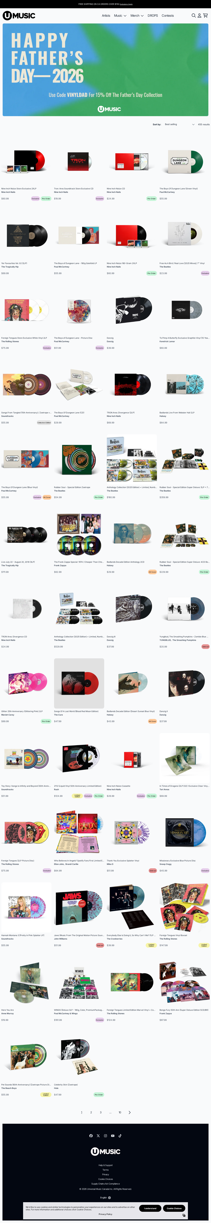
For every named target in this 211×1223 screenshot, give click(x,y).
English (103, 1197)
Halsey (163, 416)
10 (120, 1112)
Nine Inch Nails (8, 192)
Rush (56, 789)
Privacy (105, 1174)
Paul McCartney (167, 192)
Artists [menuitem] (106, 16)
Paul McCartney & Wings (66, 1013)
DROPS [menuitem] (153, 16)
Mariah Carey (7, 715)
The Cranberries (114, 939)
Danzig (110, 341)
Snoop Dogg (165, 864)
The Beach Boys (9, 1088)
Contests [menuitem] (168, 16)
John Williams (60, 939)
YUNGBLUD (165, 640)
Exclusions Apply (126, 4)
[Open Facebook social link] (91, 1135)
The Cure (58, 715)
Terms (105, 1169)
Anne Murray (7, 1013)
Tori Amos (164, 789)
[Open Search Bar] (193, 15)
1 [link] (81, 1112)
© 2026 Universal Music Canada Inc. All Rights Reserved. (105, 1189)
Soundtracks (7, 416)
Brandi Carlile (71, 864)
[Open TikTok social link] (120, 1135)
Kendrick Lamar (167, 341)
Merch (135, 16)
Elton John (59, 864)
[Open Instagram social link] (105, 1135)
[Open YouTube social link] (112, 1135)
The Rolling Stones (10, 341)
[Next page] (129, 1112)
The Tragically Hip (10, 266)
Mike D (110, 864)
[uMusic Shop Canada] (19, 15)
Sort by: (157, 124)
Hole (56, 1088)
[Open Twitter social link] (98, 1135)
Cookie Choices (105, 1179)
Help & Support (106, 1165)
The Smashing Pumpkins (184, 640)
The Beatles (165, 266)
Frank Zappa (60, 565)
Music (118, 16)
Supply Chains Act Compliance (105, 1183)
